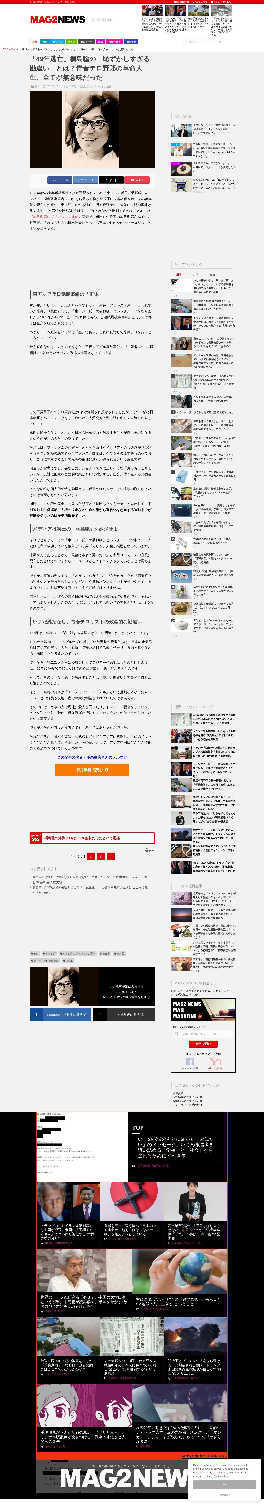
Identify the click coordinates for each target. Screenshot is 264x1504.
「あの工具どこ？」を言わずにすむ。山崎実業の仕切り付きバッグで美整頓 (213, 526)
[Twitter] (98, 20)
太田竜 (106, 953)
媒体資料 (178, 1093)
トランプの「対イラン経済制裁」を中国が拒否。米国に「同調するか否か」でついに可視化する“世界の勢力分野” (176, 25)
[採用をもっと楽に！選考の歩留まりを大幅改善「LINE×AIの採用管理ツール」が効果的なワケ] (182, 136)
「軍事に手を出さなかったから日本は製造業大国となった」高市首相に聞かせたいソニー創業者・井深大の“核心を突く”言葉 (221, 26)
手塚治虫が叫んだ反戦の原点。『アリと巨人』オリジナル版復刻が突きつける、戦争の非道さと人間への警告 (83, 1437)
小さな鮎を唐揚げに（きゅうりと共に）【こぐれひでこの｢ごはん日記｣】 (213, 607)
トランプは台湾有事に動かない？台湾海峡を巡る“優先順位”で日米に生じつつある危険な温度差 (152, 24)
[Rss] (104, 20)
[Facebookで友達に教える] (60, 1008)
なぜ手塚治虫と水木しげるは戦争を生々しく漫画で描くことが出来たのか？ (198, 22)
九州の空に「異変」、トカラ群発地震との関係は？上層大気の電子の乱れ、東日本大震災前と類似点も (214, 914)
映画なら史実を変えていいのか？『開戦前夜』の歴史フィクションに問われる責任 (213, 558)
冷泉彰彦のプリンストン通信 (55, 217)
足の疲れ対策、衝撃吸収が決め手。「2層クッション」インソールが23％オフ (213, 492)
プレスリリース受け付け (187, 1104)
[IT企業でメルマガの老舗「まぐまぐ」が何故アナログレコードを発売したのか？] (182, 174)
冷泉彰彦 (51, 953)
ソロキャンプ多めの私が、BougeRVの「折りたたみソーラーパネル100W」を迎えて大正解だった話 (214, 442)
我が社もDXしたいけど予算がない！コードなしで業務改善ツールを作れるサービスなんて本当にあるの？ (214, 342)
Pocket (138, 180)
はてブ (81, 180)
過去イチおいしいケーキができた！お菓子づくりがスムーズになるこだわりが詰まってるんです (213, 459)
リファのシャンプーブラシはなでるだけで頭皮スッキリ (202, 412)
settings (224, 1494)
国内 (36, 86)
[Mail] (109, 20)
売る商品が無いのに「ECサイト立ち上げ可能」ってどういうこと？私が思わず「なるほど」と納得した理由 (214, 183)
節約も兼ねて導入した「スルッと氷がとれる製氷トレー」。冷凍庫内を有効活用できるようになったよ (213, 425)
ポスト (112, 180)
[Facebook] (93, 20)
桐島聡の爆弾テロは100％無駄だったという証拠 (82, 838)
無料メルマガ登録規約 (183, 1027)
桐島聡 (69, 960)
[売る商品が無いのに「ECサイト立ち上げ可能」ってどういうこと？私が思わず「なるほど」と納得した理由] (182, 191)
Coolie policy (221, 1476)
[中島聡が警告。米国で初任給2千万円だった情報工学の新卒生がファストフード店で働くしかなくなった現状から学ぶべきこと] (182, 155)
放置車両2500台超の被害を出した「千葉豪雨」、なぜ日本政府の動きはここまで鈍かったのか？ (213, 305)
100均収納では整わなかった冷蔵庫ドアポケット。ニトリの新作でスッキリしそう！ (213, 590)
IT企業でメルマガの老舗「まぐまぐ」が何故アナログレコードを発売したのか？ (214, 167)
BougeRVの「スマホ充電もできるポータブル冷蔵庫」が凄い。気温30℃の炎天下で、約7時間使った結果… (214, 509)
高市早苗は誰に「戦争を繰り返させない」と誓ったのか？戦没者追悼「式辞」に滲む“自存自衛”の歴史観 (214, 817)
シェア (55, 180)
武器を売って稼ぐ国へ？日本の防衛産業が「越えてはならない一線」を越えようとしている (130, 1230)
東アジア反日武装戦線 (46, 960)
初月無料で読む (89, 770)
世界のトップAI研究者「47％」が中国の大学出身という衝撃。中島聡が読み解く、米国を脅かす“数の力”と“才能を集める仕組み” (84, 1302)
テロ (35, 953)
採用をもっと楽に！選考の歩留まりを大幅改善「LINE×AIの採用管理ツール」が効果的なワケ (214, 129)
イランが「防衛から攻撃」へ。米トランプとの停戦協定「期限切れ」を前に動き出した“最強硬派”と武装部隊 (214, 751)
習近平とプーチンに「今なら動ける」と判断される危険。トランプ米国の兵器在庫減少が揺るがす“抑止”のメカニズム (195, 1367)
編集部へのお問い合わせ (187, 1100)
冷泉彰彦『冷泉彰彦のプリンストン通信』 (90, 86)
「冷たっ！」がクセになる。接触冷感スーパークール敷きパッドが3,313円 (214, 475)
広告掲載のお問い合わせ (187, 1097)
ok (224, 1484)
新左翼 (120, 953)
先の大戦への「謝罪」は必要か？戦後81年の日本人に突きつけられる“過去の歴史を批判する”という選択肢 (214, 718)
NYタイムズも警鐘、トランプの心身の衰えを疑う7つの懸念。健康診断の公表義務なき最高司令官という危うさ (214, 866)
